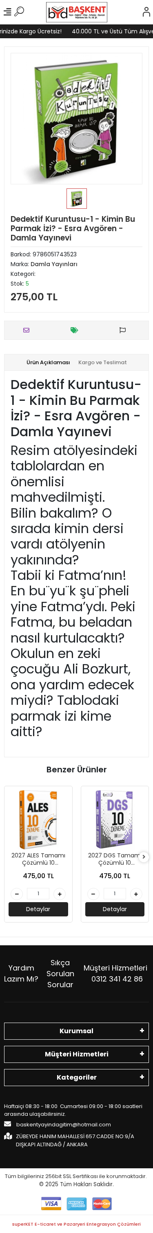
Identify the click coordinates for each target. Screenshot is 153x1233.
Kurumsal (76, 1031)
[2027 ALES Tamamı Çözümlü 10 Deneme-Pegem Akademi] (38, 820)
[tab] (48, 362)
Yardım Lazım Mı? (21, 973)
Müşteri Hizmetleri (115, 973)
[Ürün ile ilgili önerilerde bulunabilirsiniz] (125, 330)
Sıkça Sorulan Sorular (60, 974)
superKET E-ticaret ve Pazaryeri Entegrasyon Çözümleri (76, 1224)
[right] (144, 857)
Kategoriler (77, 1077)
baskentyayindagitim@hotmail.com (63, 1124)
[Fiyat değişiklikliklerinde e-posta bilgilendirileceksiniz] (76, 330)
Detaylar (38, 909)
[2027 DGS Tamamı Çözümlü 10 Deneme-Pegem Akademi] (115, 820)
